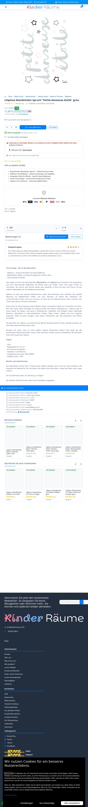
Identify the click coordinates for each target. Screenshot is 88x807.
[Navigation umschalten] (5, 7)
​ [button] (82, 602)
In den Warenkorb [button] (34, 127)
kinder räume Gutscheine (13, 674)
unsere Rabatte (10, 667)
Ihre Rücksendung (11, 720)
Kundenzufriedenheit (11, 671)
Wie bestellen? (9, 664)
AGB (6, 694)
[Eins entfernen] (7, 127)
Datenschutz (9, 697)
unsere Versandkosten (12, 677)
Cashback (8, 684)
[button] (22, 111)
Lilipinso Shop (43, 96)
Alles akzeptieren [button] (72, 803)
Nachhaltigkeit (9, 681)
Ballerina (68, 96)
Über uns (7, 658)
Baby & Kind (18, 96)
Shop (10, 96)
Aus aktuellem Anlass (12, 710)
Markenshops (30, 96)
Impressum (8, 727)
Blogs (6, 641)
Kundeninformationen (12, 714)
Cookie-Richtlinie (11, 795)
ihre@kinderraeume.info (16, 627)
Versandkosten (23, 114)
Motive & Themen (56, 96)
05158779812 (13, 631)
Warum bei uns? (10, 661)
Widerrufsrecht (9, 700)
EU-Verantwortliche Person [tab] (13, 388)
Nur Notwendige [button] (47, 803)
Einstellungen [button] (27, 803)
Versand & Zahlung (11, 704)
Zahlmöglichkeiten (11, 707)
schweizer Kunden (11, 717)
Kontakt (7, 654)
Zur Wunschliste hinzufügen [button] (17, 137)
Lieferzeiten (8, 724)
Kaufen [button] (54, 127)
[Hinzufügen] (16, 127)
